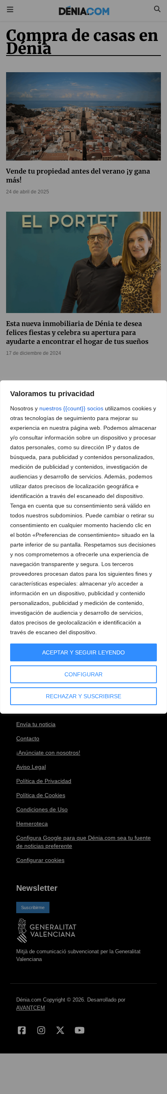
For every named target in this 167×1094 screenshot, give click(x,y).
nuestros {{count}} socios (71, 408)
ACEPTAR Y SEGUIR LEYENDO (83, 652)
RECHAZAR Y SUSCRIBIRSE (83, 696)
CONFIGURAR (83, 674)
